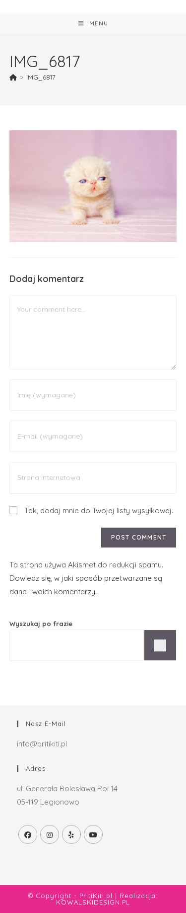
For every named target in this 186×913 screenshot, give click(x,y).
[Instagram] (49, 834)
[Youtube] (93, 834)
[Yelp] (71, 834)
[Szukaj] (160, 645)
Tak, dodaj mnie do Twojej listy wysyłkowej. (97, 510)
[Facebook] (27, 834)
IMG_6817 (41, 77)
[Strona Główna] (13, 77)
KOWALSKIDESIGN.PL (93, 902)
